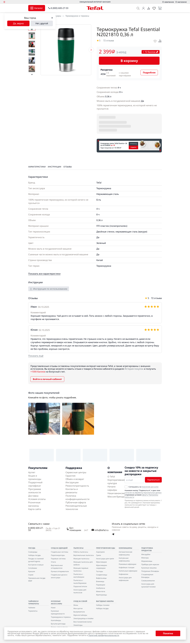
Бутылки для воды (58, 624)
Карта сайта (34, 509)
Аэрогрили (100, 552)
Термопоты (32, 611)
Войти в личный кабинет (47, 379)
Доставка (33, 495)
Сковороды (32, 552)
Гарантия (70, 475)
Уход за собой (80, 601)
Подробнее (149, 72)
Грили (98, 555)
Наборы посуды (34, 555)
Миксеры (145, 558)
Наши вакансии (116, 493)
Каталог (38, 8)
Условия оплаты (37, 499)
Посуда (31, 548)
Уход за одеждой (59, 548)
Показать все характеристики (44, 273)
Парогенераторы (58, 555)
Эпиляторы (77, 625)
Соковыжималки (148, 580)
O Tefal (111, 476)
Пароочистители (80, 586)
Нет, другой (41, 23)
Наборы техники (102, 605)
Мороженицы (146, 561)
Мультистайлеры (80, 615)
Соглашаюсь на (143, 487)
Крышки (31, 571)
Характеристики (37, 166)
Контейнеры (56, 620)
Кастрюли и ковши (35, 565)
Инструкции (54, 166)
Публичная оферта (76, 502)
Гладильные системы (59, 552)
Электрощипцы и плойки (83, 618)
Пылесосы (78, 548)
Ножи (53, 607)
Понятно (168, 633)
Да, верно (18, 23)
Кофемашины (125, 548)
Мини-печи (100, 591)
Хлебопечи (100, 588)
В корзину (129, 60)
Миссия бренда (116, 496)
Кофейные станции (126, 567)
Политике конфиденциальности (103, 635)
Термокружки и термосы (77, 15)
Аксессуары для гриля (105, 558)
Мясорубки (145, 554)
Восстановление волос (82, 622)
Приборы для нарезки (150, 564)
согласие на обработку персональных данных (143, 492)
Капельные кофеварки (128, 571)
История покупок (133, 368)
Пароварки (100, 585)
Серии (30, 575)
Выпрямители (79, 612)
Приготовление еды (105, 548)
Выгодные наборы (105, 601)
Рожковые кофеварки (127, 564)
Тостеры (99, 571)
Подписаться (153, 479)
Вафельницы (101, 578)
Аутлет (31, 472)
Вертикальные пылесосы (83, 555)
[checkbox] (126, 486)
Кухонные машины (149, 568)
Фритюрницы (101, 595)
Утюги (53, 562)
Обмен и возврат (75, 479)
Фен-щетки (77, 608)
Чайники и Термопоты (33, 602)
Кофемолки (123, 574)
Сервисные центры (76, 472)
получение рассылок (150, 487)
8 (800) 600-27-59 (59, 8)
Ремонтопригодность (77, 485)
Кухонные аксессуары (56, 602)
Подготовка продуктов (147, 549)
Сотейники (32, 568)
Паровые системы (58, 558)
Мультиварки (101, 562)
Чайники (31, 607)
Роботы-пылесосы (80, 552)
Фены (75, 605)
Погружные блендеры (150, 571)
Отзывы (67, 166)
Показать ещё (35, 355)
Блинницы (100, 581)
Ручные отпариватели (60, 571)
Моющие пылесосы (81, 558)
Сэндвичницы (101, 575)
